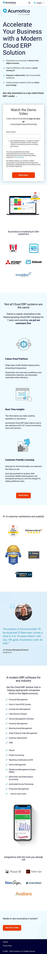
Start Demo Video (12, 928)
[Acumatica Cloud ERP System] (16, 15)
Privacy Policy (19, 157)
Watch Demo (23, 495)
